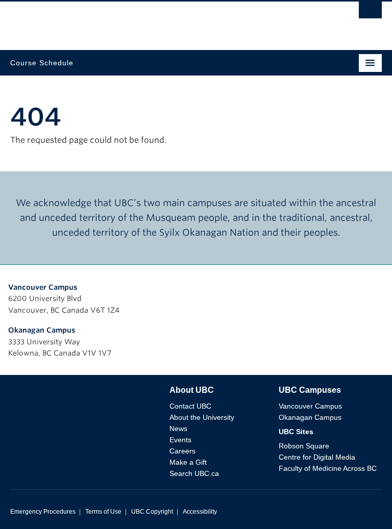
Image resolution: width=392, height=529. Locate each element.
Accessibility (200, 511)
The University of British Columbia (140, 21)
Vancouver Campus (43, 287)
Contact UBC (190, 406)
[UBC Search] (370, 13)
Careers (182, 451)
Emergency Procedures (43, 511)
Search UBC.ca (194, 473)
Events (180, 440)
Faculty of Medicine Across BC (328, 468)
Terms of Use (103, 511)
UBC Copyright (152, 511)
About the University (201, 417)
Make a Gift (188, 462)
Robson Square (304, 446)
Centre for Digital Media (317, 457)
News (178, 428)
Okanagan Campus (42, 330)
